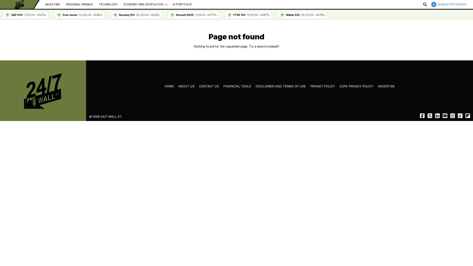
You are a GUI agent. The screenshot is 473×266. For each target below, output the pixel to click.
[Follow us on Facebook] (422, 115)
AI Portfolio (182, 4)
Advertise (386, 86)
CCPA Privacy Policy (356, 86)
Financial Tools (237, 86)
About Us (186, 86)
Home (169, 86)
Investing (52, 4)
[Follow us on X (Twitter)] (430, 115)
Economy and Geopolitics (144, 4)
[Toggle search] (425, 4)
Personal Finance (79, 4)
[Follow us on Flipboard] (467, 115)
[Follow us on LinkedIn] (437, 115)
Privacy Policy (322, 86)
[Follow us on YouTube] (445, 115)
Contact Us (209, 86)
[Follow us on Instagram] (452, 115)
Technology (108, 4)
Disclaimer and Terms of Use (281, 86)
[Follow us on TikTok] (460, 115)
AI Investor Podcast (452, 4)
